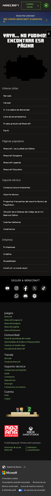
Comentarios (9, 229)
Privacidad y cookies (10, 478)
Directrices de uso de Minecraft (12, 448)
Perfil (6, 130)
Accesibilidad (9, 261)
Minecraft (8, 316)
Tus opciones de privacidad (34, 490)
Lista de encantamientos (14, 117)
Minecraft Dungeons (12, 155)
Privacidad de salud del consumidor (16, 482)
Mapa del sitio (9, 380)
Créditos (7, 254)
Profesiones (9, 247)
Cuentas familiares (12, 222)
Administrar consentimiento (33, 448)
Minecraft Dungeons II (13, 320)
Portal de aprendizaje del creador (17, 338)
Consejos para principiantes (16, 187)
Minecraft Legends (12, 162)
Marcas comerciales (10, 486)
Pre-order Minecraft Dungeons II (22, 20)
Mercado (7, 96)
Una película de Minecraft (14, 349)
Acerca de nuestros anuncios (32, 486)
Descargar (8, 383)
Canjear (7, 103)
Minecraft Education (12, 169)
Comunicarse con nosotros (15, 387)
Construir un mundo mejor (15, 268)
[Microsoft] (9, 472)
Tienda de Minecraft (12, 362)
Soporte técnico (11, 194)
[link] (7, 288)
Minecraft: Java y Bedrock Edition (19, 148)
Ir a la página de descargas (16, 110)
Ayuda (6, 373)
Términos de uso (39, 482)
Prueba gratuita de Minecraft (17, 123)
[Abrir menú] (46, 6)
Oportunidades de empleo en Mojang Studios (22, 342)
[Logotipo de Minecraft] (11, 5)
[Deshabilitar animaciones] (48, 34)
